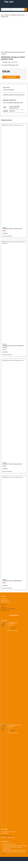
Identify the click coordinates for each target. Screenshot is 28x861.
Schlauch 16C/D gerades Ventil (10, 65)
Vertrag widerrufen (14, 615)
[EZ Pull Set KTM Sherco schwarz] (3, 775)
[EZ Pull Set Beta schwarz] (3, 672)
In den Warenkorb (11, 77)
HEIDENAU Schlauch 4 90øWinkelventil (12, 580)
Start (2, 15)
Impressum (3, 604)
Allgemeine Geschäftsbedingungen (8, 608)
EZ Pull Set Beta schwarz (12, 622)
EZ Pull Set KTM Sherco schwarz (14, 724)
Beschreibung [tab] (6, 87)
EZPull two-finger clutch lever (7, 835)
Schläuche (7, 15)
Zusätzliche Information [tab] (8, 89)
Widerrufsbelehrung (5, 610)
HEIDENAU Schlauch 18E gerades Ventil (12, 464)
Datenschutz (3, 607)
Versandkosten (14, 62)
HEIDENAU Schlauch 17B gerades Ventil (12, 228)
